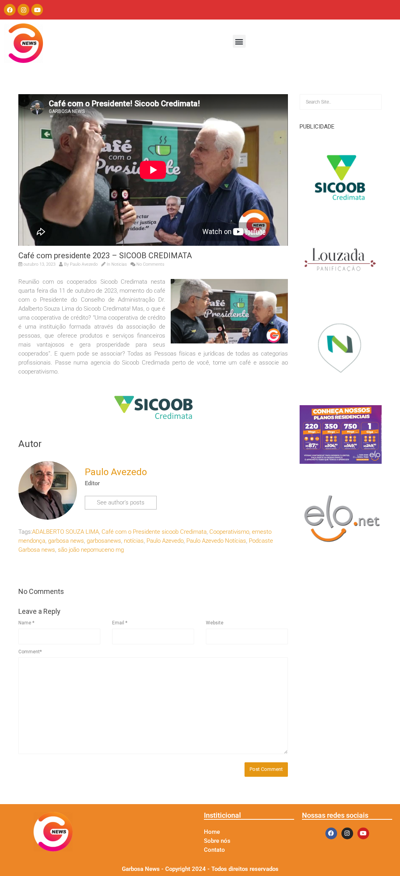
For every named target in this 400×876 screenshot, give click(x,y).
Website (214, 623)
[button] (239, 41)
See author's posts (121, 502)
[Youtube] (37, 10)
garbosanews (104, 540)
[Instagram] (23, 10)
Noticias (119, 264)
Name (26, 623)
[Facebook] (10, 10)
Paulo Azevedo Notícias (216, 540)
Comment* (30, 651)
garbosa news (66, 540)
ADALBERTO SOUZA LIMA (65, 531)
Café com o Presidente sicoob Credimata (154, 531)
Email (119, 623)
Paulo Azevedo (165, 540)
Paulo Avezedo (84, 264)
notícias (134, 540)
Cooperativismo (229, 531)
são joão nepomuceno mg (91, 549)
